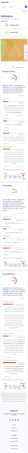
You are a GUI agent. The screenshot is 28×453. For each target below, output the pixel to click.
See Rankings (4, 21)
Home (14, 424)
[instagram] (12, 420)
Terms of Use (14, 448)
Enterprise (14, 435)
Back (4, 6)
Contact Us (14, 430)
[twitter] (10, 420)
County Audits (14, 438)
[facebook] (15, 420)
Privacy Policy (14, 445)
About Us (14, 427)
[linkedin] (18, 420)
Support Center (14, 441)
